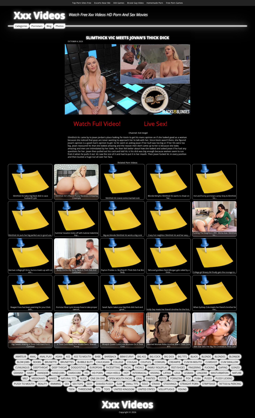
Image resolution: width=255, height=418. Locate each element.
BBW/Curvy (127, 356)
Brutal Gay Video (135, 2)
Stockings (170, 383)
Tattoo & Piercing (230, 383)
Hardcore (74, 373)
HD (86, 373)
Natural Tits (68, 378)
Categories (21, 26)
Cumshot (211, 362)
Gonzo (235, 367)
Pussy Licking (224, 378)
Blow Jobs (23, 362)
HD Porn (97, 373)
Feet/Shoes (178, 367)
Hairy (30, 373)
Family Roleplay (157, 367)
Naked (53, 378)
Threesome (85, 389)
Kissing (155, 373)
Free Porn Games (174, 2)
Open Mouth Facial (120, 378)
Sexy (89, 383)
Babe (98, 356)
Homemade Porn (155, 2)
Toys (107, 389)
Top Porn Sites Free (81, 2)
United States (146, 389)
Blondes (220, 356)
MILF (25, 378)
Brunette (51, 362)
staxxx (156, 383)
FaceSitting (113, 367)
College (118, 362)
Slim (119, 383)
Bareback (110, 356)
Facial (127, 367)
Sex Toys (78, 383)
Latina (167, 373)
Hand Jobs (58, 373)
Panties (150, 378)
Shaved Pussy (104, 383)
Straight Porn (189, 383)
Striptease (208, 383)
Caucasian (103, 362)
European (96, 367)
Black (194, 356)
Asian (58, 356)
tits (98, 389)
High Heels (113, 373)
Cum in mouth (193, 362)
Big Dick (169, 356)
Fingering (195, 367)
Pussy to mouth (24, 383)
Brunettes (67, 362)
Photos (60, 26)
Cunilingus (22, 367)
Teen (71, 389)
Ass (68, 356)
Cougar (132, 362)
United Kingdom (124, 389)
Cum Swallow (229, 362)
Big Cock (155, 356)
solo (145, 383)
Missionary (38, 378)
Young (182, 389)
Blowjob (234, 356)
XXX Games (118, 2)
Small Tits (132, 383)
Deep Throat (59, 367)
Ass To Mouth (82, 356)
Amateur (20, 356)
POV (188, 378)
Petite (162, 378)
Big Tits (182, 356)
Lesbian (188, 373)
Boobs (37, 362)
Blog (49, 26)
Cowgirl (160, 362)
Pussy (208, 378)
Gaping (223, 367)
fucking (210, 367)
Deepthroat (40, 367)
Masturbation (219, 373)
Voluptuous (166, 389)
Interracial (140, 373)
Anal (33, 356)
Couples (146, 362)
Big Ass (141, 356)
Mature (236, 373)
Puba (197, 378)
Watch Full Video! (97, 124)
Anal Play (46, 356)
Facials (139, 367)
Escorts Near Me (102, 2)
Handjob (42, 373)
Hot (126, 373)
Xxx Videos (39, 15)
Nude (83, 378)
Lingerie (202, 373)
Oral (139, 378)
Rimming (56, 383)
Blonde (206, 356)
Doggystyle (78, 367)
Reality (42, 383)
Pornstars (36, 26)
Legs (177, 373)
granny (18, 373)
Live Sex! (155, 124)
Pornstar (176, 378)
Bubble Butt (85, 362)
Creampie (174, 362)
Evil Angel (143, 132)
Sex (67, 383)
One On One (97, 378)
